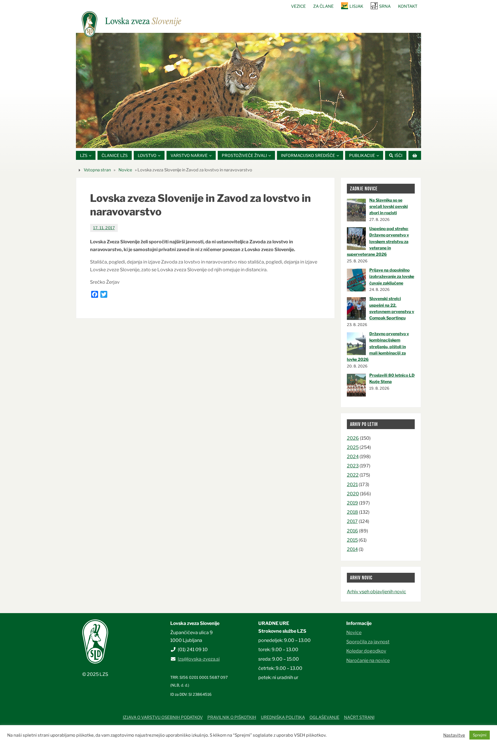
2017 (352, 521)
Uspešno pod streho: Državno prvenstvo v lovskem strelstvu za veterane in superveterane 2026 (378, 241)
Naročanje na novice (368, 660)
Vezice (298, 6)
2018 (352, 512)
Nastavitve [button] (454, 735)
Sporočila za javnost (367, 641)
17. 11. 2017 (104, 227)
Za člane (323, 6)
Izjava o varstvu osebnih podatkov (163, 717)
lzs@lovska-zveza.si (199, 659)
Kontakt (407, 6)
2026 (353, 438)
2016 (352, 531)
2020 (353, 493)
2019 (352, 503)
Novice (125, 169)
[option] (248, 90)
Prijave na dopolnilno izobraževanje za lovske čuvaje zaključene (391, 276)
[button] (231, 141)
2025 (353, 447)
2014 (352, 549)
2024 (353, 456)
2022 (353, 475)
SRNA (385, 6)
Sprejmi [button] (479, 735)
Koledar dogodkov (366, 651)
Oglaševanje (324, 717)
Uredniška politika (283, 717)
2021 (352, 484)
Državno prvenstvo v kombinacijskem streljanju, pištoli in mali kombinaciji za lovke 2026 (378, 346)
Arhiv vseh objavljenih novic (376, 591)
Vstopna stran (97, 169)
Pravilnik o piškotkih (231, 717)
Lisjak (356, 6)
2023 (353, 466)
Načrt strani (359, 717)
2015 (352, 540)
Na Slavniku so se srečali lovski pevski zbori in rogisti (388, 206)
